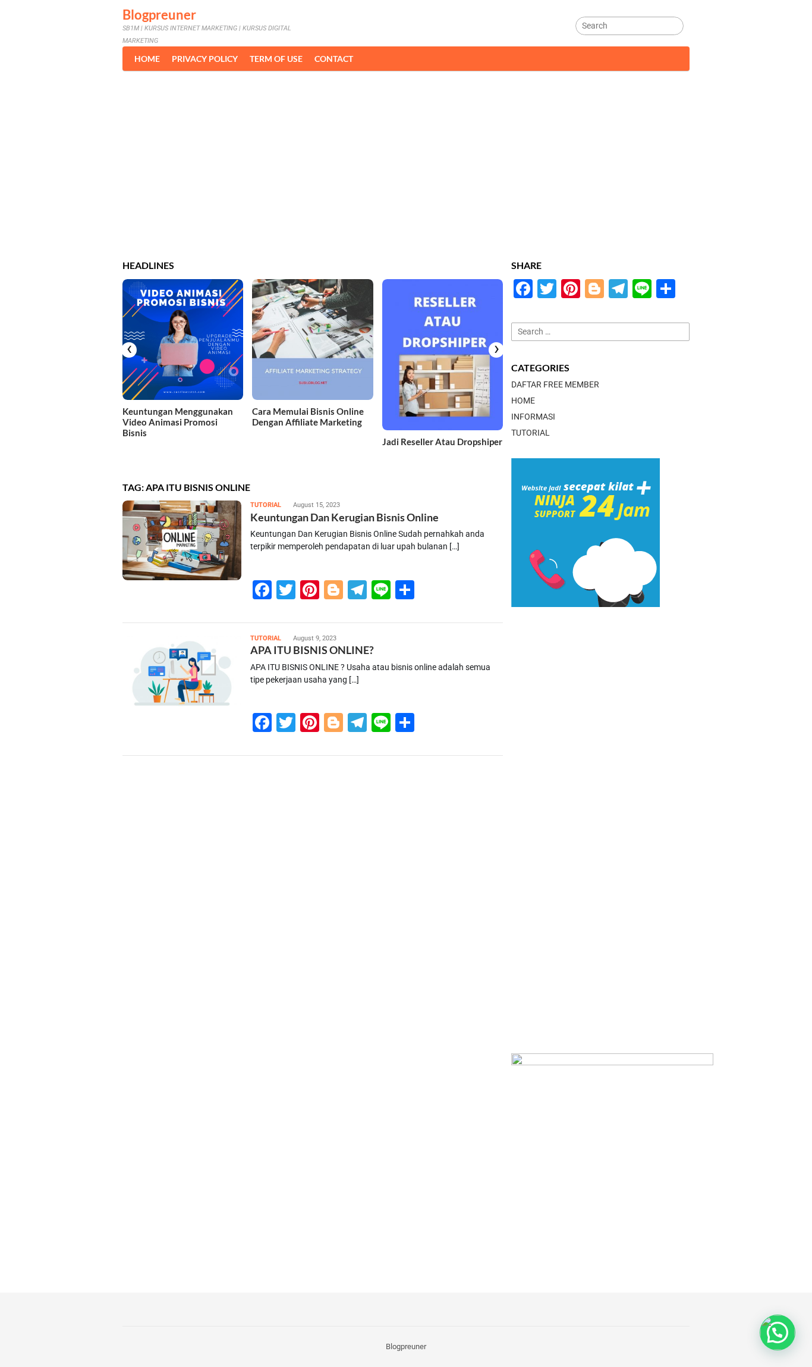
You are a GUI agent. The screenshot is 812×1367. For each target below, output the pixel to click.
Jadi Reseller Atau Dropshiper (442, 441)
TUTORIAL (265, 505)
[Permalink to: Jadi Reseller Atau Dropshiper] (442, 354)
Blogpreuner (159, 15)
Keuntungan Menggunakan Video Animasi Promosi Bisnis (177, 422)
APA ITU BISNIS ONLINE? (312, 649)
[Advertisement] (406, 160)
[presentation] (129, 350)
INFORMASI (533, 416)
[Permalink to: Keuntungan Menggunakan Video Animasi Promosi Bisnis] (182, 339)
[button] (777, 1332)
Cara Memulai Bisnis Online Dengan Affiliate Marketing (308, 416)
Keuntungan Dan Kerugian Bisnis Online (344, 517)
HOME (523, 400)
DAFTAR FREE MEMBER (555, 384)
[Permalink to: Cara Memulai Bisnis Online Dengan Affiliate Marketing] (312, 339)
